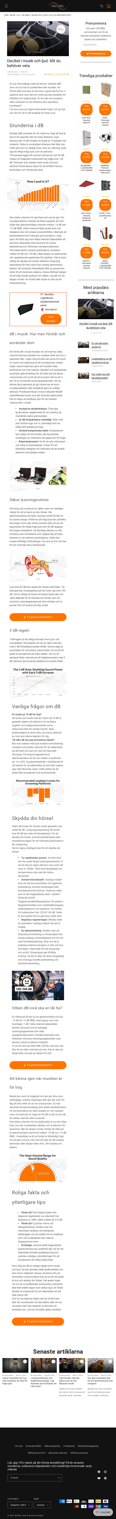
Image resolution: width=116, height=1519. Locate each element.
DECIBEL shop (20, 1516)
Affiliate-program (79, 1453)
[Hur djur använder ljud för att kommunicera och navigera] (101, 1365)
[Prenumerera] (58, 1477)
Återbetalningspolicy (88, 1446)
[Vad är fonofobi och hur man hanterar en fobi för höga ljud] (15, 1365)
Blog (12, 15)
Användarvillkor (34, 1446)
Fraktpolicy (69, 1446)
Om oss (19, 1446)
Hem (6, 15)
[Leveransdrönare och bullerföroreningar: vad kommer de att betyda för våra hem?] (44, 1365)
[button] (6, 6)
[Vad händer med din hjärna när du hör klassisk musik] (72, 1365)
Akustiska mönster (58, 1453)
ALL (18, 15)
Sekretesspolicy (52, 1446)
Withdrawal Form (36, 1453)
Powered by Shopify (35, 1516)
